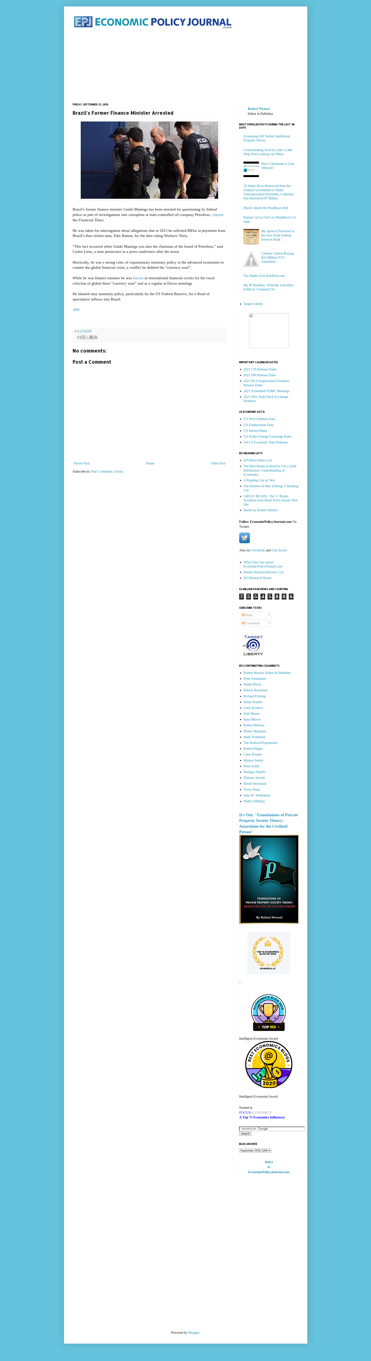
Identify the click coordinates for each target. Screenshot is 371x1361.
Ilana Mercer (252, 719)
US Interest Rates (255, 430)
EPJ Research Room (257, 578)
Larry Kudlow (253, 708)
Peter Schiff (251, 766)
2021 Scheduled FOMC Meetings (266, 391)
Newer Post (82, 463)
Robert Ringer (253, 748)
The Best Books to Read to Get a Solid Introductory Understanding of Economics (269, 470)
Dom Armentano (254, 678)
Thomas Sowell (254, 778)
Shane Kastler (252, 702)
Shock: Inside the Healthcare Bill (265, 208)
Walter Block (252, 684)
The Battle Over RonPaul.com (264, 276)
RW (77, 310)
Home (150, 463)
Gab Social (279, 550)
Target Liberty (253, 304)
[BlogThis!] (83, 337)
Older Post (218, 463)
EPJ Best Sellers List (257, 460)
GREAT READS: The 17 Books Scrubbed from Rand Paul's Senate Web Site (270, 500)
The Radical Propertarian (260, 743)
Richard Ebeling (254, 696)
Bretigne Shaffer (254, 772)
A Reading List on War (259, 480)
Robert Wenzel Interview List (263, 572)
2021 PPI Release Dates (259, 375)
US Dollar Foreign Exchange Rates (267, 436)
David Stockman (254, 783)
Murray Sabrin (253, 760)
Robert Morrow (254, 725)
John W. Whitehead (256, 795)
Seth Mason (251, 713)
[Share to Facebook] (91, 337)
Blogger (193, 1332)
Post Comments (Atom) (107, 471)
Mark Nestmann (254, 737)
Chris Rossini (252, 754)
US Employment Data (258, 425)
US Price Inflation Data (259, 419)
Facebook (258, 550)
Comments (252, 623)
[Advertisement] (186, 66)
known (138, 278)
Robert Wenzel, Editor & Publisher (267, 673)
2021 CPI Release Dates (260, 369)
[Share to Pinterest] (95, 337)
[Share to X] (87, 337)
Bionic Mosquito (254, 731)
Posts (248, 615)
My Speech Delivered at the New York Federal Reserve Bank (277, 235)
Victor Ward (251, 789)
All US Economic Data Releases (265, 442)
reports (218, 214)
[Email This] (79, 337)
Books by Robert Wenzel (260, 510)
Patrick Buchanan (255, 690)
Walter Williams (254, 801)
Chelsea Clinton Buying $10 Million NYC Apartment (277, 257)
